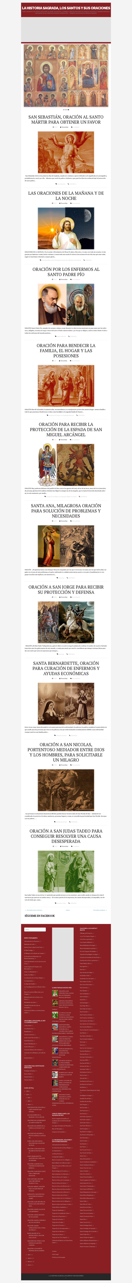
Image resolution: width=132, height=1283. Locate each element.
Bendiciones (70, 415)
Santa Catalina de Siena (86, 1165)
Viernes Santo (28, 1080)
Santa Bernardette (61, 735)
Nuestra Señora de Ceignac (59, 1177)
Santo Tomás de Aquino (86, 1237)
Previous (25, 76)
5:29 (55, 361)
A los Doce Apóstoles (86, 939)
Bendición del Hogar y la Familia (58, 415)
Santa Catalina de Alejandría (88, 1162)
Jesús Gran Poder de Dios (31, 1037)
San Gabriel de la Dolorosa (87, 1024)
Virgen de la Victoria (58, 1225)
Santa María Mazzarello (87, 1198)
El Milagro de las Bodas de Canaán (34, 953)
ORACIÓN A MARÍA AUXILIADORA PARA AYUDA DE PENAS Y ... (36, 1228)
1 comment (76, 127)
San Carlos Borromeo (86, 984)
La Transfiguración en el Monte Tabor (34, 987)
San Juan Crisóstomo (86, 1057)
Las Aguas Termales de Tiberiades (61, 1126)
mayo (29, 1104)
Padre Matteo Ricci (85, 963)
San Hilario (83, 1033)
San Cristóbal (84, 996)
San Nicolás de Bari (61, 822)
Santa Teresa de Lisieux (86, 1213)
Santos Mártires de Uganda (87, 1243)
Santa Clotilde (84, 1171)
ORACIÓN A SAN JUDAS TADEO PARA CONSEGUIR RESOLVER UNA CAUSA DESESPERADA (66, 836)
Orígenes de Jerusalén (58, 1132)
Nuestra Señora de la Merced (60, 1192)
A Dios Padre (28, 1025)
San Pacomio (83, 1107)
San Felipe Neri (84, 1006)
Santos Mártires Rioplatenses (88, 1240)
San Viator (83, 1147)
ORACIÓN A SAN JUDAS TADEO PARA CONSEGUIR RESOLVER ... (36, 1173)
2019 (27, 1094)
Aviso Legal (55, 1254)
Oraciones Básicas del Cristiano (50, 260)
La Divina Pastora (57, 1154)
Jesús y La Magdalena (30, 972)
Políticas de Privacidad (58, 1257)
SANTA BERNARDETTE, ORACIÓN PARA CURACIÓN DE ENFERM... (36, 1158)
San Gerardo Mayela (85, 1027)
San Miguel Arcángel (70, 496)
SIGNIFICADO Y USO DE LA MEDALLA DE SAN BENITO (66, 1075)
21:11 (55, 279)
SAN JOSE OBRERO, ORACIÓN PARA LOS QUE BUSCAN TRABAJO (36, 1189)
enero (29, 1265)
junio (29, 1101)
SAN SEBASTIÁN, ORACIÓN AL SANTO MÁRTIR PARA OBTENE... (36, 1109)
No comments (76, 203)
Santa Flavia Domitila (86, 1177)
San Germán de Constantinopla (89, 1030)
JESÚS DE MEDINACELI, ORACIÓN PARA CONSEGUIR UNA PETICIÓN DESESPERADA (62, 1053)
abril (29, 1254)
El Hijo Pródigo (28, 950)
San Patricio (83, 1113)
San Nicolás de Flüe (85, 1101)
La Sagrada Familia (29, 984)
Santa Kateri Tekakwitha (87, 1186)
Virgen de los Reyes (57, 1234)
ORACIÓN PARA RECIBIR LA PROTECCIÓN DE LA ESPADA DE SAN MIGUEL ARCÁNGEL (66, 429)
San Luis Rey (83, 1078)
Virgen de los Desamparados (60, 1228)
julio (29, 1097)
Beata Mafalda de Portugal (87, 945)
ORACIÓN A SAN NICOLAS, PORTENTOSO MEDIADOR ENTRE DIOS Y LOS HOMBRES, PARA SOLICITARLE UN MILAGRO (66, 752)
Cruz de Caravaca (29, 1034)
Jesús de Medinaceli (29, 1044)
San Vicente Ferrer (85, 1150)
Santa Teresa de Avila (86, 1210)
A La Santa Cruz (28, 1028)
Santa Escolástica (85, 1174)
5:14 (55, 439)
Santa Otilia (83, 1201)
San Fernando (84, 1012)
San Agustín (83, 966)
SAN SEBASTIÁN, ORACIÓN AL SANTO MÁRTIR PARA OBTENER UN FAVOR (66, 119)
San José (82, 1045)
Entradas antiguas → (100, 910)
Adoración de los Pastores (31, 941)
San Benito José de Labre (87, 978)
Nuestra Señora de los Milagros (61, 1201)
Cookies (54, 1251)
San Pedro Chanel (85, 1119)
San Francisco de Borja (86, 1018)
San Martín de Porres (86, 1081)
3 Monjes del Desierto (86, 933)
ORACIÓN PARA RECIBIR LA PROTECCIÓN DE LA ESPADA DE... (36, 1136)
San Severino (83, 1141)
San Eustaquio (84, 1003)
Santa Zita (83, 1219)
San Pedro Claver (85, 1122)
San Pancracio (84, 1110)
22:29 (55, 521)
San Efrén (82, 999)
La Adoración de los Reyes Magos (33, 978)
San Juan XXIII (84, 1060)
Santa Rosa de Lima (85, 1207)
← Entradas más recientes (33, 910)
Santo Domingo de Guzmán (87, 1228)
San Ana (82, 969)
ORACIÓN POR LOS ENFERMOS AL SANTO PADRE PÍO (66, 271)
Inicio (68, 910)
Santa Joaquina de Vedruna (87, 1180)
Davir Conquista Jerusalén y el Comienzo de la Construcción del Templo (61, 1121)
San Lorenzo (83, 1075)
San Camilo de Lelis (85, 981)
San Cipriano (83, 990)
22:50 (55, 678)
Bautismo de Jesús (29, 944)
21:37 (55, 127)
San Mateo (83, 1087)
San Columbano (84, 993)
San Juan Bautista (85, 1051)
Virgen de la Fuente (57, 1219)
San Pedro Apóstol (85, 1116)
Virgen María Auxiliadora (59, 1207)
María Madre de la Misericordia (61, 1163)
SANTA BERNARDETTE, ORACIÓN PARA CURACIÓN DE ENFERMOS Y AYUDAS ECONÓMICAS (66, 668)
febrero (30, 1261)
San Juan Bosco (84, 1054)
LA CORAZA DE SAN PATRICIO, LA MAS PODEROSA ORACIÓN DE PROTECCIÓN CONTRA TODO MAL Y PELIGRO (63, 1017)
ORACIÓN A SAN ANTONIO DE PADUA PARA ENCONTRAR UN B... (36, 1204)
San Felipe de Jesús (85, 1009)
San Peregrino (84, 1129)
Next (106, 76)
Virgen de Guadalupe (58, 1210)
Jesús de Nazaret (29, 1046)
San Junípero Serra (85, 1072)
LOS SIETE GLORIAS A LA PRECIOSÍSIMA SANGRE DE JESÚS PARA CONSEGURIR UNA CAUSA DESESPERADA (63, 1065)
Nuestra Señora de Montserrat (60, 1186)
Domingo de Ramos (29, 1071)
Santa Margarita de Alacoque (88, 1192)
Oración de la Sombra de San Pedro (90, 957)
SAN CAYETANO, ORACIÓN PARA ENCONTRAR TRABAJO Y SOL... (35, 1181)
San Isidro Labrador (85, 1036)
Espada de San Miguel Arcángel (55, 496)
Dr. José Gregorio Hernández (88, 951)
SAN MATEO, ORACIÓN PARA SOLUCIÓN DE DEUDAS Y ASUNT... (36, 1196)
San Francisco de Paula (86, 1021)
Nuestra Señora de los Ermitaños (61, 1198)
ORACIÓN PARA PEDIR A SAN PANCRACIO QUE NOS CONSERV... (36, 1243)
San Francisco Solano (86, 1015)
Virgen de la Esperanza (58, 1216)
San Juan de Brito (84, 1063)
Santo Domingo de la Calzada (88, 1231)
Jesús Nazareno (28, 1041)
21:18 (55, 765)
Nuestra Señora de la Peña (59, 1195)
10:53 (55, 846)
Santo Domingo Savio (86, 1225)
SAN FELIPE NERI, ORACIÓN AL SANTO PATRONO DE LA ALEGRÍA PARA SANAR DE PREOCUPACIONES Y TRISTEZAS (62, 1029)
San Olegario (83, 1104)
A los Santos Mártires (86, 942)
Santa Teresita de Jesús (86, 1216)
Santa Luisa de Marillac (86, 1189)
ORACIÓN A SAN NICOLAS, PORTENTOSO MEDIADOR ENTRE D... (35, 1166)
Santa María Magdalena (86, 1195)
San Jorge (61, 654)
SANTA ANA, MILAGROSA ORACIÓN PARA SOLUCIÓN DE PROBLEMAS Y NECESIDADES (66, 511)
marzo (30, 1258)
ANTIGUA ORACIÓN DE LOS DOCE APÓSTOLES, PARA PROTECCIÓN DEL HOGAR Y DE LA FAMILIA (62, 1005)
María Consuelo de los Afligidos (61, 1160)
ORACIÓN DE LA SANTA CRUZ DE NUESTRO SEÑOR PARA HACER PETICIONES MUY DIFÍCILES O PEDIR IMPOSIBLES (62, 1041)
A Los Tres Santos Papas (87, 936)
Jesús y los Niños (29, 975)
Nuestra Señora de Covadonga (60, 1180)
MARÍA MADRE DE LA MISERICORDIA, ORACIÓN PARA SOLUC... (35, 1235)
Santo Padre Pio (61, 336)
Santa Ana (61, 578)
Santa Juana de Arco (85, 1183)
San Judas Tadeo (61, 903)
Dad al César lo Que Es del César (33, 947)
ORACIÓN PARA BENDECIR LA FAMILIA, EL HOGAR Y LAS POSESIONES (66, 351)
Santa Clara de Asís (85, 1168)
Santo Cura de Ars (85, 1222)
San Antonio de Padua (86, 972)
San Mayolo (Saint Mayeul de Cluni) (90, 1090)
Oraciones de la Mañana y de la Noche (70, 260)
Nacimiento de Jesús (30, 1002)
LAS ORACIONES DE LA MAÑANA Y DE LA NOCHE (66, 195)
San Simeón (83, 1144)
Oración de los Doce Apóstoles (88, 960)
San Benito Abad (84, 975)
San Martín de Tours (85, 1084)
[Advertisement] (66, 29)
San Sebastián (61, 184)
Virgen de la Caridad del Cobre (60, 1213)
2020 (27, 1091)
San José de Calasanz (86, 1048)
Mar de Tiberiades (57, 1129)
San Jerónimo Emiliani (86, 1039)
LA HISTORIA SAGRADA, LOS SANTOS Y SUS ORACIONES (66, 8)
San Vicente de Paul (85, 1153)
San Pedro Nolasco (85, 1126)
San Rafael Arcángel (85, 1131)
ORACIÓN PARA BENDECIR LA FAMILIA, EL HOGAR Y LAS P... (36, 1128)
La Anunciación (28, 981)
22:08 (55, 597)
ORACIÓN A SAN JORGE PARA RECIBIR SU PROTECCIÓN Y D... (36, 1151)
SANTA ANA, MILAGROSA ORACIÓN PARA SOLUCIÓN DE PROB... (36, 1143)
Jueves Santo (27, 1074)
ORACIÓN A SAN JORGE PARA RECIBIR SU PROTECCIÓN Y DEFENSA (66, 589)
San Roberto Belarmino (86, 1135)
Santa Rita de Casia (85, 1204)
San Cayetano (84, 987)
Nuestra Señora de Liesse (59, 1183)
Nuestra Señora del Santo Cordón (61, 1204)
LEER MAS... (72, 184)
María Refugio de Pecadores (60, 1171)
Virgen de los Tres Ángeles (59, 1237)
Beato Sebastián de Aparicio (88, 948)
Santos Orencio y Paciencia (87, 1246)
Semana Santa (28, 1058)
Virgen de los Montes (58, 1231)
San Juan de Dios (84, 1066)
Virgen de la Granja (57, 1222)
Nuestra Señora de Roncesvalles (61, 1189)
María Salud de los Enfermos (60, 1174)
